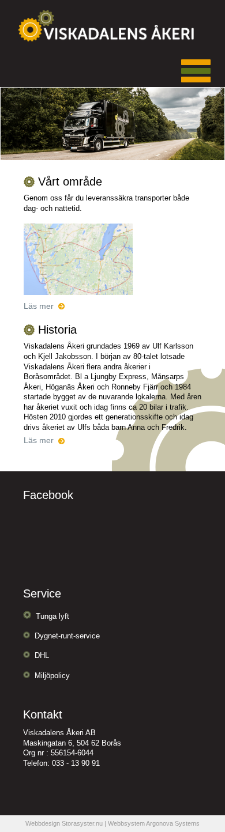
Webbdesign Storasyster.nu (64, 823)
